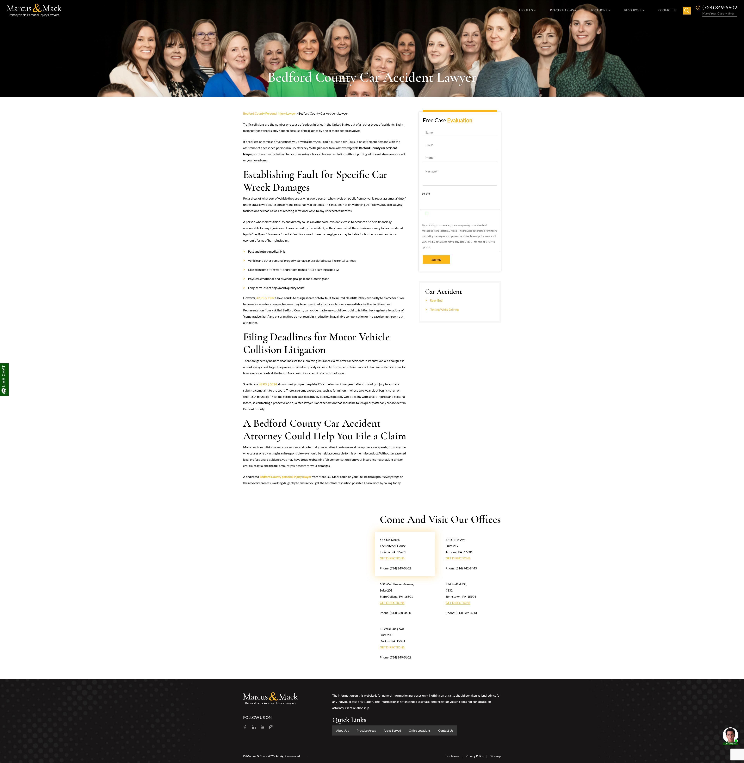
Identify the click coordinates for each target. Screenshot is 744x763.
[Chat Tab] (372, 381)
